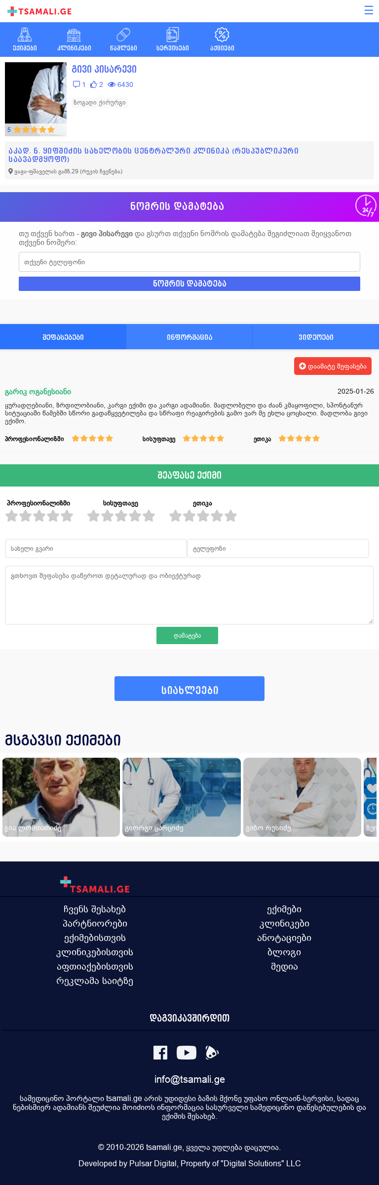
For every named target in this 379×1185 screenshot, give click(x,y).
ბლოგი (284, 951)
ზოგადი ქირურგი (100, 102)
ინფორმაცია (189, 337)
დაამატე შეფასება (336, 366)
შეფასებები (63, 337)
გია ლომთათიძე (32, 827)
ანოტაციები (284, 937)
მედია (284, 966)
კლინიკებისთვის (94, 951)
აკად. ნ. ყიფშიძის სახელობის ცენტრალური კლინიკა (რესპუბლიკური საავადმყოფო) (153, 155)
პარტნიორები (95, 923)
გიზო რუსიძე (268, 827)
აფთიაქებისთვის (95, 966)
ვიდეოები (316, 337)
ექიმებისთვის (95, 937)
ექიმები (284, 908)
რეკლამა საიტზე (94, 980)
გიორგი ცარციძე (154, 827)
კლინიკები (284, 923)
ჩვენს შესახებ (95, 908)
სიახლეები (190, 691)
